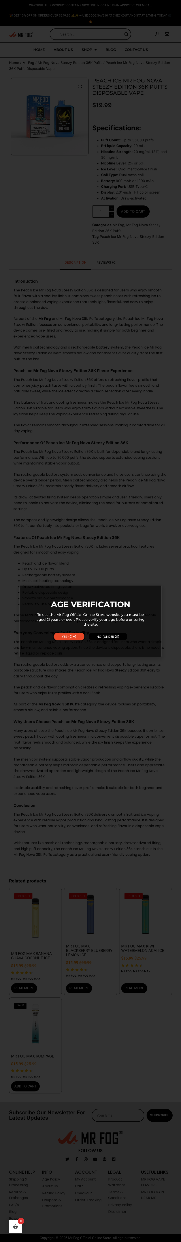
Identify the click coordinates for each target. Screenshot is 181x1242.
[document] (90, 621)
